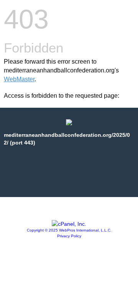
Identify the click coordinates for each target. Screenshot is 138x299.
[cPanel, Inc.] (69, 224)
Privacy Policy (69, 236)
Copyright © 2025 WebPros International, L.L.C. (69, 230)
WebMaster (19, 79)
